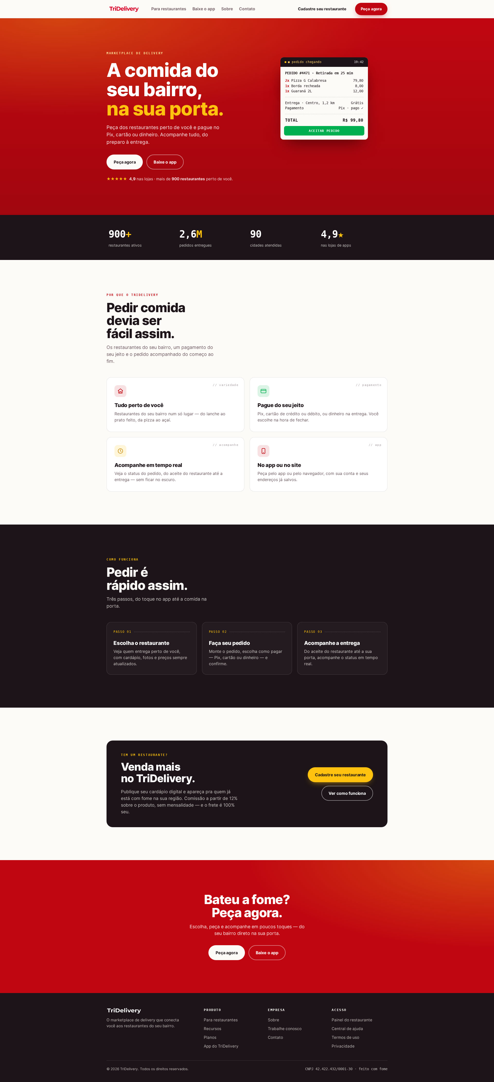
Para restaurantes (168, 8)
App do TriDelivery (221, 1046)
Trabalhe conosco (285, 1028)
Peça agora (371, 8)
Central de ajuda (347, 1028)
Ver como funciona (347, 793)
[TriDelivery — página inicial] (124, 9)
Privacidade (343, 1046)
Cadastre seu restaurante (322, 8)
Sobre (227, 8)
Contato (247, 8)
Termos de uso (345, 1037)
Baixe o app (203, 8)
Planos (210, 1037)
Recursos (212, 1028)
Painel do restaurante (352, 1019)
